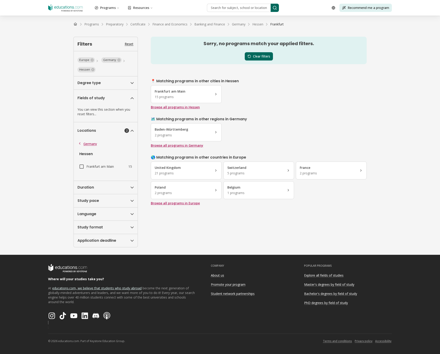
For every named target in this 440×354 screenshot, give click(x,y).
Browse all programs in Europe (175, 203)
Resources (141, 7)
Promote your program (228, 284)
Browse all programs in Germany (177, 145)
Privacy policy (363, 341)
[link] (277, 24)
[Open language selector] (333, 8)
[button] (86, 60)
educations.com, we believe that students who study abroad (97, 288)
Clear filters (261, 56)
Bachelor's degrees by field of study (330, 293)
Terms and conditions (337, 341)
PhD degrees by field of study (326, 303)
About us (217, 275)
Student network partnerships (233, 293)
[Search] (275, 8)
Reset (129, 44)
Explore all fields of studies (324, 275)
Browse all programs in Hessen (175, 107)
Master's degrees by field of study (329, 284)
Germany (90, 144)
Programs (108, 7)
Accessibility (383, 341)
